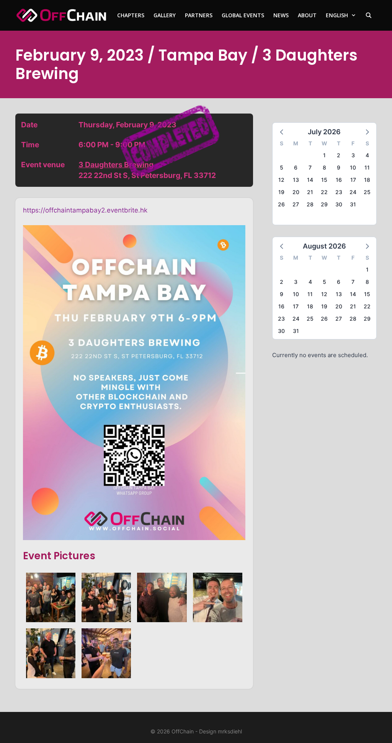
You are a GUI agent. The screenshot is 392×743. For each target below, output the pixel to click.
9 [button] (338, 167)
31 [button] (353, 204)
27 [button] (295, 204)
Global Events (243, 15)
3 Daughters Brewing (116, 164)
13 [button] (296, 179)
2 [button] (338, 155)
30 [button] (338, 204)
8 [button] (324, 167)
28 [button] (310, 204)
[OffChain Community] (61, 15)
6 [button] (295, 167)
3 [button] (353, 155)
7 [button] (310, 167)
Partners (198, 15)
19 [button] (281, 192)
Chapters (130, 15)
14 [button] (310, 179)
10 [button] (353, 167)
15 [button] (324, 179)
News (281, 15)
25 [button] (367, 192)
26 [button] (281, 204)
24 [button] (353, 192)
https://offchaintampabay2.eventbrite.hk (85, 210)
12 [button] (281, 179)
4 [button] (367, 155)
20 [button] (295, 192)
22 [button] (324, 192)
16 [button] (339, 179)
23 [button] (338, 192)
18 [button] (367, 179)
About (307, 15)
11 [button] (367, 167)
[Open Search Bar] (369, 15)
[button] (282, 131)
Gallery (165, 15)
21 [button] (310, 192)
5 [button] (281, 167)
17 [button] (353, 179)
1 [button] (324, 155)
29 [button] (324, 204)
